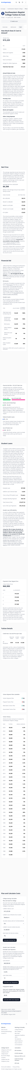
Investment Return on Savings (10, 933)
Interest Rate (13, 968)
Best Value (17, 1033)
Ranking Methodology (6, 1031)
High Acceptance (19, 1041)
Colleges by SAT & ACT (6, 1050)
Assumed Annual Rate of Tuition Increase (13, 921)
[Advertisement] (14, 147)
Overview (5, 27)
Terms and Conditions (6, 1067)
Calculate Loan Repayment (11, 982)
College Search (4, 1053)
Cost (20, 27)
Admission (13, 27)
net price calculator (11, 242)
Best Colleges (18, 1031)
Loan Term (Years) (7, 975)
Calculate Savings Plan (10, 940)
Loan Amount (6, 960)
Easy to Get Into (18, 1042)
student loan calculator (9, 540)
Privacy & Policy (16, 1067)
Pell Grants (10, 285)
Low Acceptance (18, 1044)
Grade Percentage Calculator (19, 1059)
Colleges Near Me (5, 1059)
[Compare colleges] (19, 2)
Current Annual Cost (8, 908)
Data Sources (4, 1029)
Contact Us (3, 1033)
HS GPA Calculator (19, 1053)
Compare (3, 1057)
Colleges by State (5, 1061)
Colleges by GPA (5, 1052)
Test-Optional (18, 1039)
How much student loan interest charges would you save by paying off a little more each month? (14, 991)
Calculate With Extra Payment (11, 999)
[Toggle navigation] (26, 2)
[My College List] (22, 2)
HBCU (16, 1037)
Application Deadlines (20, 1035)
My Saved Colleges (5, 1055)
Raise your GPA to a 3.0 (20, 1056)
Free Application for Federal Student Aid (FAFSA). (13, 293)
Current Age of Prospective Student (12, 914)
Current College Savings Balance (11, 927)
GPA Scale (17, 1063)
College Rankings (19, 1029)
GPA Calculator (18, 1050)
